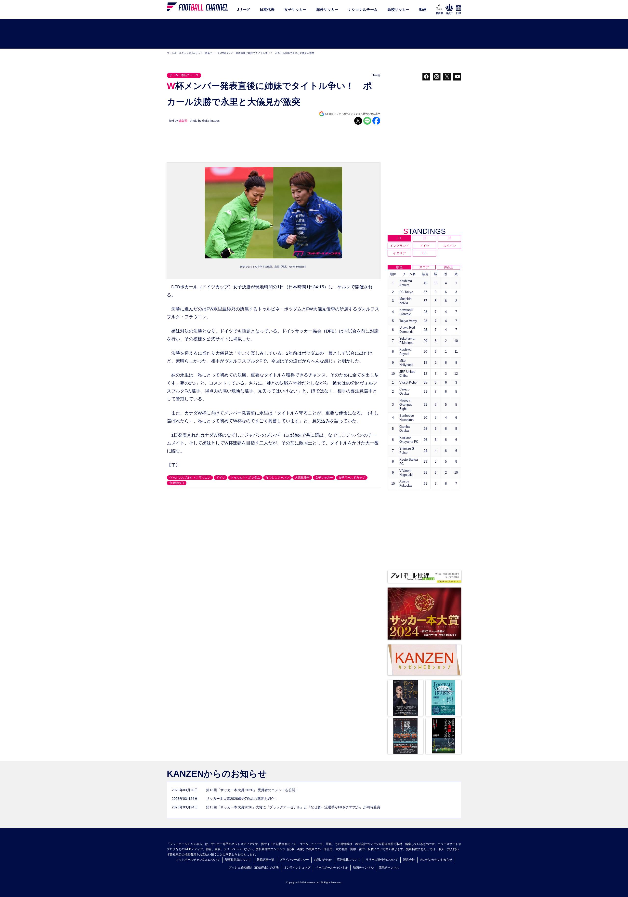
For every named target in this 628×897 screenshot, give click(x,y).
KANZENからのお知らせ (217, 774)
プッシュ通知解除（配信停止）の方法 (254, 867)
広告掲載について (348, 859)
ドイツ (220, 477)
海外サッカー (327, 9)
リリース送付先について (382, 859)
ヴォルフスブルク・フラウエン (189, 477)
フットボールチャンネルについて (198, 859)
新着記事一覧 (265, 859)
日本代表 (267, 9)
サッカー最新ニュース (207, 53)
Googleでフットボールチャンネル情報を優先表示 (352, 113)
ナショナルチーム (363, 9)
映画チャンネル (363, 867)
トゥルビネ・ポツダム (245, 477)
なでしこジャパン (277, 477)
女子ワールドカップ (352, 477)
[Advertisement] (314, 34)
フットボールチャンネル (180, 53)
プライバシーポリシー (294, 859)
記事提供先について (238, 859)
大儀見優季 (302, 477)
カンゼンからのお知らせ (436, 859)
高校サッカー (398, 9)
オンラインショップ (297, 867)
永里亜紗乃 (176, 483)
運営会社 (409, 859)
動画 (423, 9)
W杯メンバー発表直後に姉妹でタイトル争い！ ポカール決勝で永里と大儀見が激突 (267, 53)
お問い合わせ (323, 859)
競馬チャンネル (389, 867)
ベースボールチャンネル (331, 867)
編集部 (183, 120)
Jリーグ (243, 9)
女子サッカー (295, 9)
